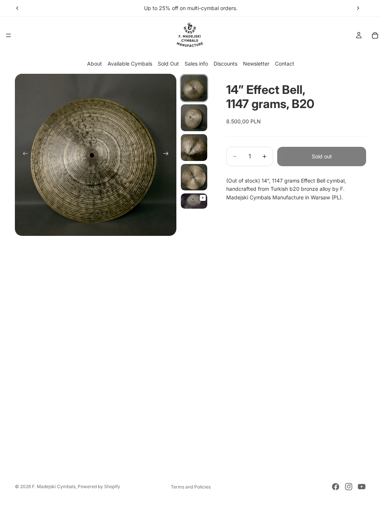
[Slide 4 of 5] (194, 177)
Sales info (196, 63)
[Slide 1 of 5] (194, 88)
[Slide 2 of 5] (194, 117)
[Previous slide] (17, 8)
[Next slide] (358, 8)
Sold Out (168, 63)
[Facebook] (335, 486)
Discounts (225, 63)
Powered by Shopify (99, 486)
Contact (284, 63)
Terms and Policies (191, 487)
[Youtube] (361, 486)
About (94, 63)
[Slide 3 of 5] (194, 147)
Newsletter (256, 63)
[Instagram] (348, 486)
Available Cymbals (130, 63)
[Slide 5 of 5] (194, 200)
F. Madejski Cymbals (54, 486)
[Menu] (8, 35)
